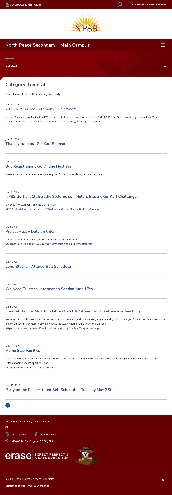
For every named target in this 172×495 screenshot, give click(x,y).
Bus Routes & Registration (149, 4)
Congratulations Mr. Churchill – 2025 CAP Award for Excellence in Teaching (72, 311)
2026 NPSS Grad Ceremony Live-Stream (41, 109)
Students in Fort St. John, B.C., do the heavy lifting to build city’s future (47, 243)
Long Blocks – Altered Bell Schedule (38, 266)
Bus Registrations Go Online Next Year (39, 166)
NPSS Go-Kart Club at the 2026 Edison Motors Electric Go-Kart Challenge (71, 196)
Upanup (44, 485)
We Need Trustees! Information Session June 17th (49, 288)
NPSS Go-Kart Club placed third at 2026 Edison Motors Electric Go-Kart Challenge (53, 209)
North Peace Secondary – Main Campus (47, 45)
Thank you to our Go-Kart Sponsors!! (37, 143)
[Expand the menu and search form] (163, 45)
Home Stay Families (22, 350)
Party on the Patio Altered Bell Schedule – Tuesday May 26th (59, 389)
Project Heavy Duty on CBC (29, 231)
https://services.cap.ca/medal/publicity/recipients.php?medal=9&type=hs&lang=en (53, 328)
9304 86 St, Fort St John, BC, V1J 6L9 (32, 441)
